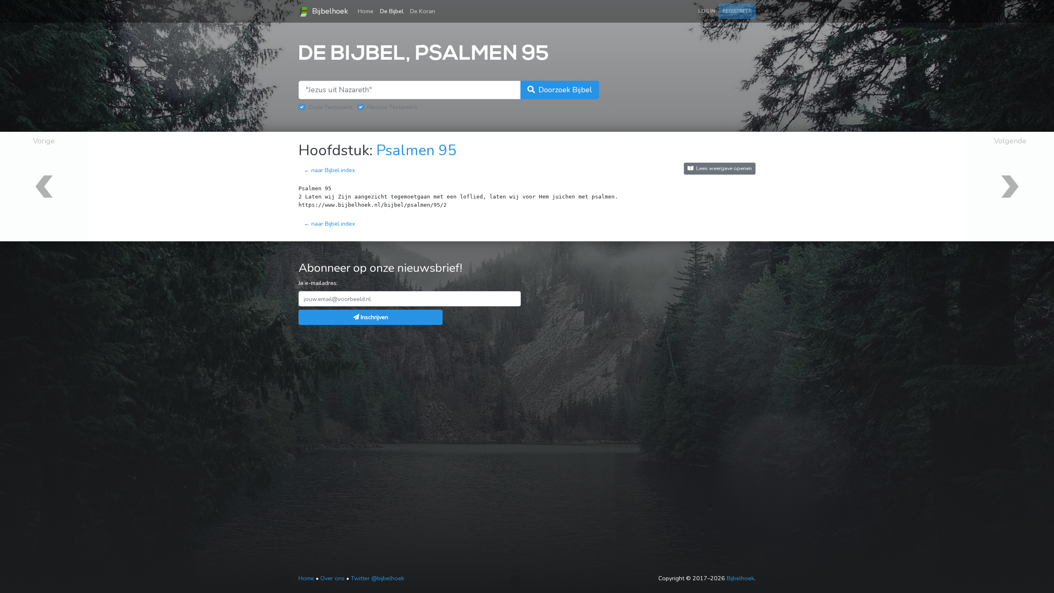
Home (367, 11)
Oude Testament (330, 107)
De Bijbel (391, 11)
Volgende (1010, 141)
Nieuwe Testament (392, 107)
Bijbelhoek (329, 11)
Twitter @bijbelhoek (377, 578)
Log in (706, 10)
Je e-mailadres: (318, 283)
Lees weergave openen (723, 168)
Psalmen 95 (416, 150)
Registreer (737, 10)
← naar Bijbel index (329, 170)
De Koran (422, 11)
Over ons (332, 578)
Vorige (44, 141)
